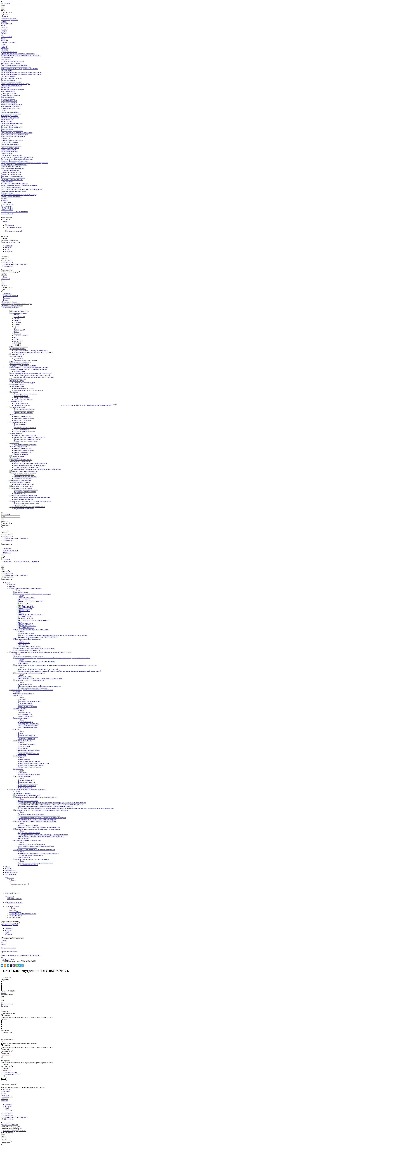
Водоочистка (22, 772)
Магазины (4, 1099)
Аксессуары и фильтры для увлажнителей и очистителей (38, 669)
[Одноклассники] (5, 965)
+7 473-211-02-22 (7, 208)
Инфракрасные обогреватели (28, 801)
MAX (7, 249)
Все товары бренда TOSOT (10, 1074)
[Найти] (2, 8)
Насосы (20, 733)
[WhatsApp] (16, 965)
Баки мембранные (24, 712)
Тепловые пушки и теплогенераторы (31, 814)
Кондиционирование (20, 592)
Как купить (5, 1095)
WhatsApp (8, 251)
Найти (3, 1137)
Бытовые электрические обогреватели (31, 844)
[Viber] (14, 965)
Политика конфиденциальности (14, 1131)
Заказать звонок (14, 917)
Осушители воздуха (25, 684)
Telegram (8, 247)
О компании (5, 1091)
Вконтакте (8, 246)
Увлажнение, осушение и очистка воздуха (28, 656)
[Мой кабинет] (2, 546)
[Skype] (19, 965)
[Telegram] (22, 965)
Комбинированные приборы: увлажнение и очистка (36, 661)
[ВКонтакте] (2, 965)
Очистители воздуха (25, 677)
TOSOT (3, 993)
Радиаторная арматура (25, 722)
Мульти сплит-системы (26, 633)
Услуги (3, 1093)
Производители (6, 1097)
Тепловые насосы (24, 643)
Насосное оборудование (26, 780)
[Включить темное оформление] (4, 274)
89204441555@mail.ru (10, 240)
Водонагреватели (24, 759)
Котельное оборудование (26, 744)
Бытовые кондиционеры (26, 597)
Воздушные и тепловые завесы (29, 833)
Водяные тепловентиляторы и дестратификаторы (35, 863)
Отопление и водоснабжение (23, 693)
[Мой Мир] (8, 965)
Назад (13, 584)
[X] (11, 965)
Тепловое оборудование (21, 793)
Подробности (5, 1055)
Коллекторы (22, 699)
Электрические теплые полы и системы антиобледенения (38, 853)
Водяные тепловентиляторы (28, 825)
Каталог (12, 586)
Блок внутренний (7, 1004)
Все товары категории (9, 1072)
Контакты (4, 1101)
